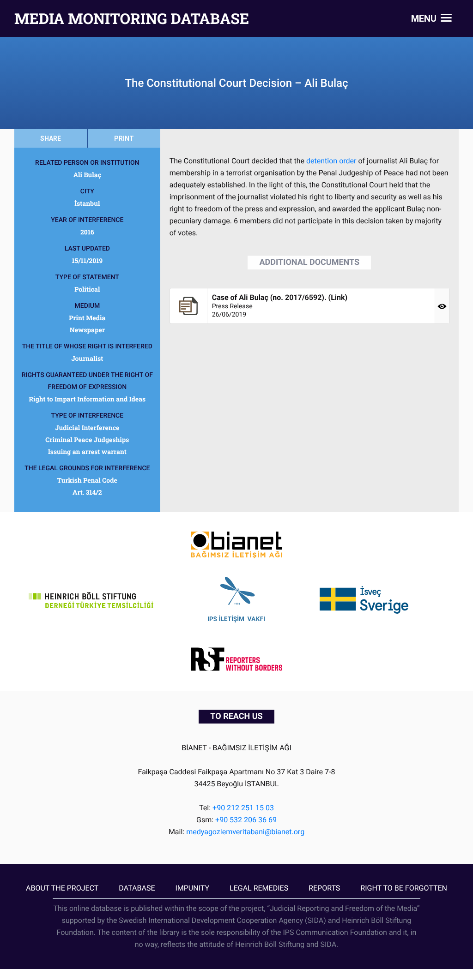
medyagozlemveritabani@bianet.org (245, 831)
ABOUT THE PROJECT (62, 888)
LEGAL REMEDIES (259, 888)
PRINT (124, 138)
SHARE (50, 138)
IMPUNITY (192, 888)
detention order (330, 160)
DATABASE (137, 888)
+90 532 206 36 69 (246, 819)
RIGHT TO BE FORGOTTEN (403, 888)
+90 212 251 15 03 (243, 807)
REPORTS (324, 888)
